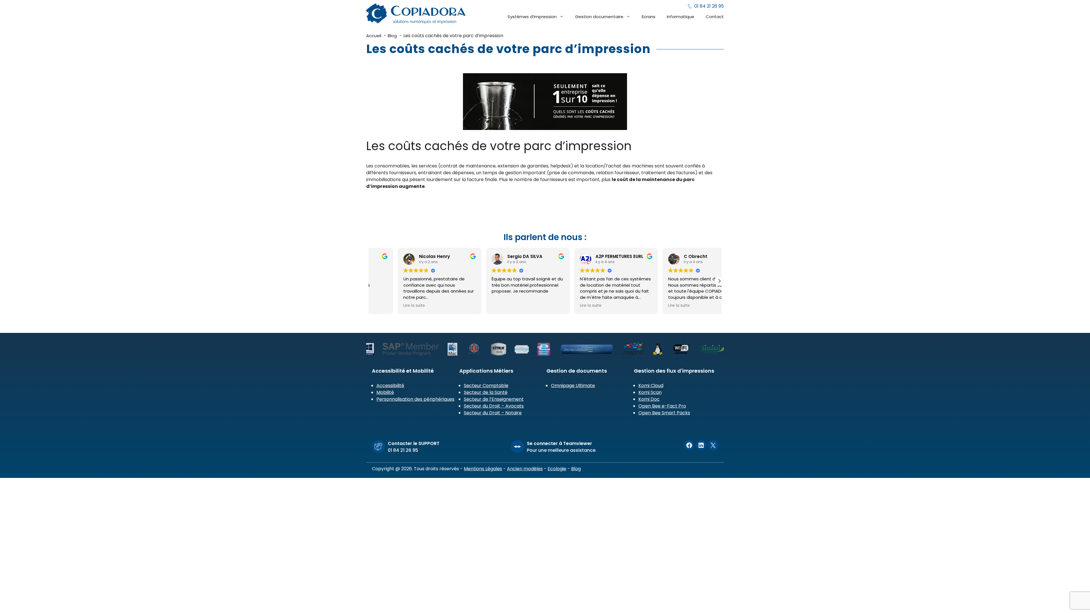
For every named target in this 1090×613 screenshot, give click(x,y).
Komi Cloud (650, 385)
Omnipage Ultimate (573, 385)
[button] (719, 281)
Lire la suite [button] (475, 305)
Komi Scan (650, 392)
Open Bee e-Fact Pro (662, 406)
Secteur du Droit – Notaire (493, 413)
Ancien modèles (525, 468)
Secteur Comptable (486, 385)
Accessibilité (390, 385)
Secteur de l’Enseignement (494, 399)
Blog (576, 468)
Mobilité (385, 392)
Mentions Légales (483, 468)
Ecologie (557, 468)
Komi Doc (649, 399)
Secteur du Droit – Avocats (494, 406)
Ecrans (648, 17)
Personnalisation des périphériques (415, 399)
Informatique (680, 17)
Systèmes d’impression (532, 17)
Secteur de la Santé (486, 392)
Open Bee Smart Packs (664, 413)
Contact (715, 17)
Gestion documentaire (599, 17)
